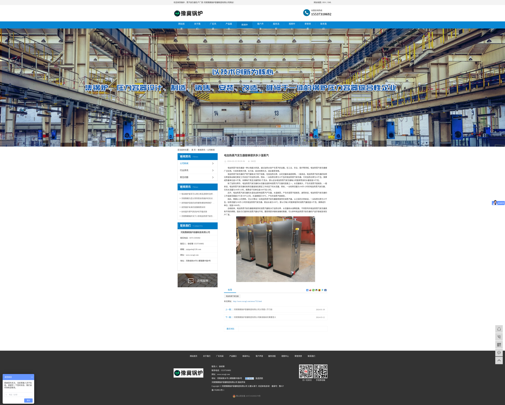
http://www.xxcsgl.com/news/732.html (247, 301)
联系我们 (323, 26)
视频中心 (292, 26)
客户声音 (260, 26)
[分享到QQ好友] (316, 290)
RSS (324, 2)
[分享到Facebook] (325, 290)
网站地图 (317, 2)
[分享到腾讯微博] (322, 290)
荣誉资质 (308, 26)
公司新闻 (211, 150)
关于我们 (197, 26)
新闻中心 (244, 26)
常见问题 (184, 177)
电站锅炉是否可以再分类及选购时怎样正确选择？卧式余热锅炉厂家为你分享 (198, 194)
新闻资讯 (201, 150)
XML (329, 2)
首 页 (193, 150)
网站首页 (181, 26)
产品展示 (229, 26)
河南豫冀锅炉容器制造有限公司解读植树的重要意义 (255, 317)
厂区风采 (213, 26)
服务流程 (276, 26)
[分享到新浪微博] (310, 290)
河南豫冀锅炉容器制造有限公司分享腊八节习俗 (253, 309)
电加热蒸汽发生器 (232, 296)
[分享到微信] (313, 290)
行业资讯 (184, 170)
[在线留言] (499, 352)
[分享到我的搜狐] (319, 290)
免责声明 (259, 378)
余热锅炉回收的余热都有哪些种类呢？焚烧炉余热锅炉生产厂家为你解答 (198, 203)
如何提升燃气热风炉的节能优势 (194, 212)
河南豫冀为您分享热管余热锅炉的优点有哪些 (198, 198)
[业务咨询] (499, 329)
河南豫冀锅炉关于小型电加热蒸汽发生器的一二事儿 (198, 216)
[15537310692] (499, 337)
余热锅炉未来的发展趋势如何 (193, 207)
